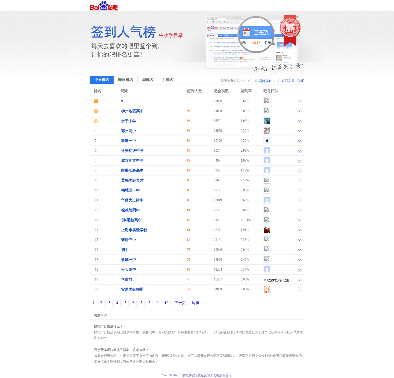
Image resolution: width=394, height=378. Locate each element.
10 (166, 303)
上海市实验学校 (134, 230)
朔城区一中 (130, 190)
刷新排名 (265, 81)
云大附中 (128, 270)
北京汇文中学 (132, 161)
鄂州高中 (128, 131)
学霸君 (126, 280)
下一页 (180, 303)
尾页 (195, 303)
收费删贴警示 (222, 375)
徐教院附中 (130, 210)
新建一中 (128, 141)
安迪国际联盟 (132, 289)
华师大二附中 (132, 200)
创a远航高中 (131, 220)
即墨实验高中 (132, 171)
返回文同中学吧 (293, 81)
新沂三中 (128, 240)
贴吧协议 (188, 375)
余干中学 (128, 121)
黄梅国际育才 (132, 180)
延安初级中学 (132, 151)
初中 (125, 250)
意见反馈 (204, 375)
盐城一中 (128, 260)
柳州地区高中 (132, 111)
